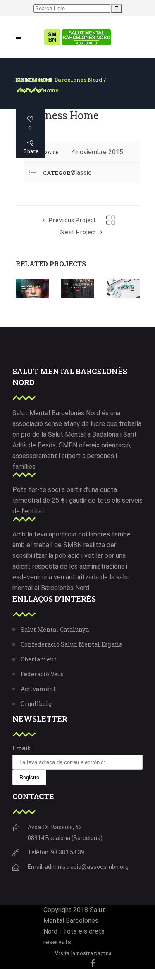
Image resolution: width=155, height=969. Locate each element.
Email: (21, 748)
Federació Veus (42, 674)
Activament (38, 689)
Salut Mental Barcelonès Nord (59, 79)
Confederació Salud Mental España (71, 644)
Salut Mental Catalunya (55, 629)
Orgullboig (36, 704)
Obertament (39, 659)
